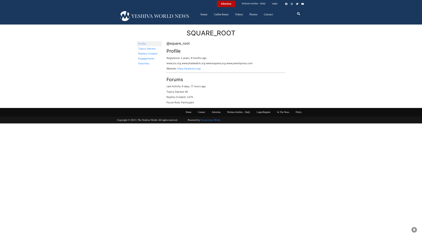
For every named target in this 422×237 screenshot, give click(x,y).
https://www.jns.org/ (189, 68)
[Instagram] (291, 4)
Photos (253, 15)
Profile (142, 43)
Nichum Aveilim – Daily (253, 3)
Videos (239, 15)
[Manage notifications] (414, 229)
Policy (299, 112)
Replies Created (147, 53)
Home (203, 15)
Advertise (216, 112)
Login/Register (264, 112)
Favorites (143, 63)
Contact (268, 15)
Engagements (146, 58)
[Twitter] (297, 4)
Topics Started (146, 48)
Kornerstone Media (210, 120)
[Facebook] (286, 4)
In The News (283, 112)
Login (274, 3)
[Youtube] (302, 4)
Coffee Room (221, 15)
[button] (298, 13)
